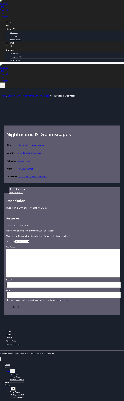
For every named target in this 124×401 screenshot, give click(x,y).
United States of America (29, 153)
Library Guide (14, 36)
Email (8, 290)
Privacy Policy (11, 341)
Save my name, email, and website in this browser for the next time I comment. (39, 300)
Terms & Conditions (13, 344)
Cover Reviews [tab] (16, 192)
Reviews (10, 43)
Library (8, 335)
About (9, 25)
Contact (9, 338)
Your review (11, 247)
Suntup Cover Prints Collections (32, 176)
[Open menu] (2, 85)
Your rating (10, 242)
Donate (9, 46)
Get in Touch (14, 53)
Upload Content (15, 60)
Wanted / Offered (15, 40)
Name (9, 280)
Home (9, 22)
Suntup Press (24, 161)
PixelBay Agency (36, 354)
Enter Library (14, 33)
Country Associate (16, 57)
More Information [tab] (17, 189)
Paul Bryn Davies (25, 169)
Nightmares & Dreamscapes (31, 145)
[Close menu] (0, 359)
